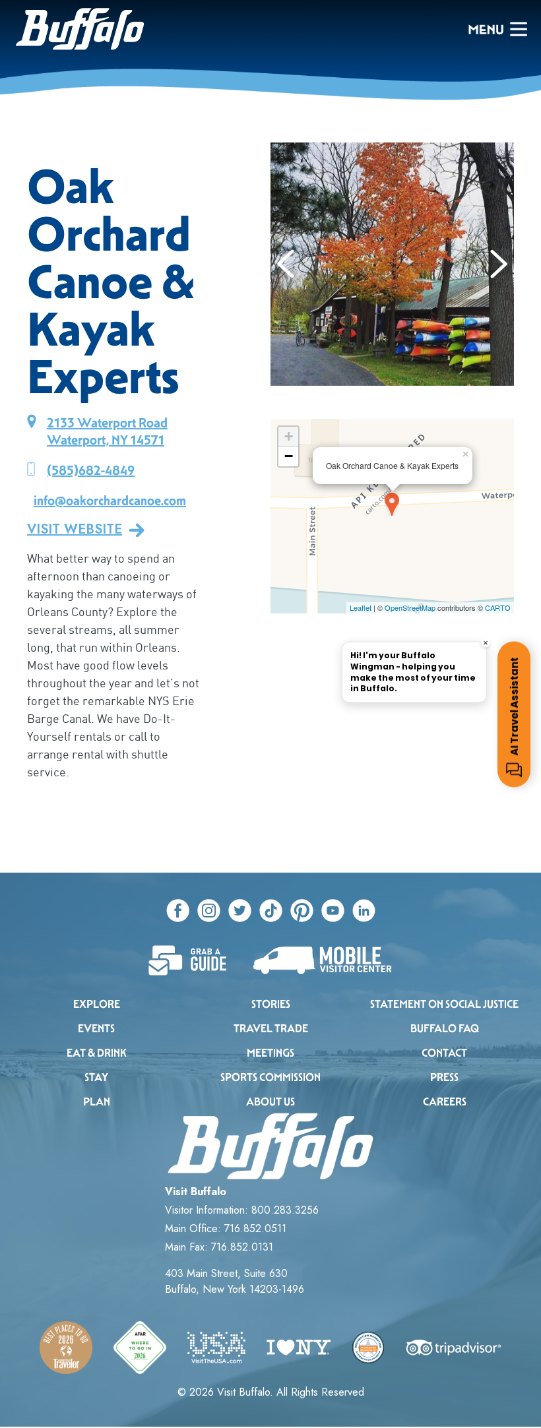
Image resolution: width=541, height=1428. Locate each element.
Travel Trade (271, 1029)
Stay (96, 1077)
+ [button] (288, 436)
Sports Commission (270, 1077)
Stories (270, 1004)
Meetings (270, 1053)
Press (444, 1077)
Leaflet (360, 607)
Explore (96, 1004)
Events (96, 1029)
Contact (444, 1053)
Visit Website (74, 529)
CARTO (498, 607)
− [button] (288, 456)
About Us (270, 1102)
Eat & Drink (97, 1053)
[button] (286, 263)
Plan (96, 1102)
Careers (444, 1102)
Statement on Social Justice (444, 1004)
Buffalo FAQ (444, 1029)
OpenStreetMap (410, 607)
